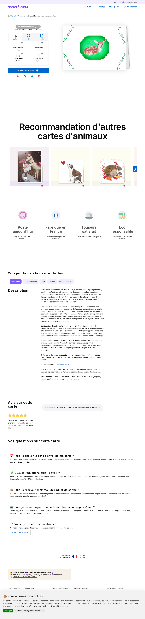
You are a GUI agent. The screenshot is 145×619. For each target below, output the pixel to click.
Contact (101, 7)
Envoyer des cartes (115, 588)
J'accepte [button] (8, 611)
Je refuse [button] (18, 611)
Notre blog (56, 588)
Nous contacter (14, 588)
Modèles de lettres (81, 588)
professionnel (131, 2)
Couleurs (52, 281)
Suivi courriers (28, 588)
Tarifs (43, 281)
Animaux (21, 16)
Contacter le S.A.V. (20, 532)
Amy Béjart (64, 365)
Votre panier (114, 7)
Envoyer (89, 7)
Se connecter (130, 7)
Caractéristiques (30, 281)
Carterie (14, 16)
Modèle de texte (65, 281)
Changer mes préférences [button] (34, 611)
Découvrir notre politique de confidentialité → (48, 606)
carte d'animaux (52, 355)
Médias (65, 588)
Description (15, 281)
